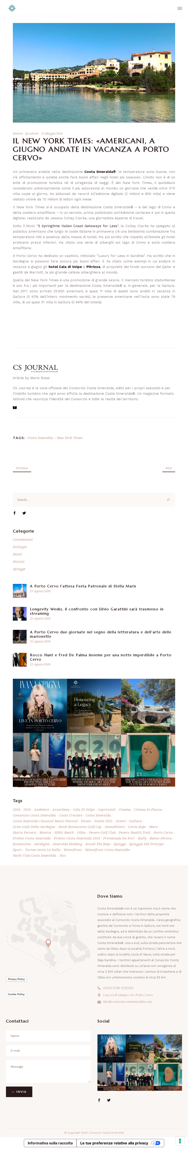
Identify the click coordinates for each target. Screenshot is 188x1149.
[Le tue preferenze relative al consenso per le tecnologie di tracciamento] (180, 1141)
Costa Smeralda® (100, 172)
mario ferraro (24, 832)
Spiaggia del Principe (146, 844)
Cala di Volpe (84, 809)
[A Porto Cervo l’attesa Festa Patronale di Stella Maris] (20, 591)
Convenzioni (23, 539)
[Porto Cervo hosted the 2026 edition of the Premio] (94, 760)
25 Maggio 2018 (52, 133)
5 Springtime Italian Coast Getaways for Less (77, 226)
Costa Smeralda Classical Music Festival (45, 821)
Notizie (18, 133)
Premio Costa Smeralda (32, 838)
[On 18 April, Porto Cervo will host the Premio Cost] (148, 760)
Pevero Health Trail (134, 832)
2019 (27, 809)
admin (34, 133)
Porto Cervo (163, 832)
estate (86, 821)
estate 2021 (103, 821)
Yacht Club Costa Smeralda (34, 855)
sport (17, 849)
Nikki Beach (64, 832)
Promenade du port (119, 838)
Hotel (17, 554)
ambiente (41, 809)
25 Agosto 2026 (40, 618)
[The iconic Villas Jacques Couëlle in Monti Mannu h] (148, 706)
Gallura (135, 821)
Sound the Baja (97, 844)
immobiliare (115, 826)
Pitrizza (93, 267)
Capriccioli (107, 809)
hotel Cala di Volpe (65, 267)
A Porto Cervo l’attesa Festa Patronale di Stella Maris (83, 586)
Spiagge (19, 568)
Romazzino (22, 844)
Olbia (81, 832)
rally (142, 838)
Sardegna (42, 844)
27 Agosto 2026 (40, 591)
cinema (125, 809)
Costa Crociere (70, 815)
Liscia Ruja (137, 826)
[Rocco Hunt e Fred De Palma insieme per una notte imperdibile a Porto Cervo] (20, 660)
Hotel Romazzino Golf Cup (80, 826)
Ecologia (20, 546)
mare (153, 826)
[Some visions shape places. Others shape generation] (94, 706)
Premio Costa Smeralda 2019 (77, 838)
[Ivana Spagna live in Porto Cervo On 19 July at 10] (40, 706)
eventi (121, 821)
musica (45, 832)
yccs (62, 855)
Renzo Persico (161, 838)
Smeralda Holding (67, 844)
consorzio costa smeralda (34, 815)
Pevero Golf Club (102, 832)
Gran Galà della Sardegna (34, 826)
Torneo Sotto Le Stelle (42, 849)
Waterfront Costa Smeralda (107, 849)
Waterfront (73, 849)
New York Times (70, 437)
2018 (16, 809)
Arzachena (61, 809)
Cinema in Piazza (148, 809)
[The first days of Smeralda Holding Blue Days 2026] (40, 760)
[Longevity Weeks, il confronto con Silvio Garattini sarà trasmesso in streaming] (20, 614)
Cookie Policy (16, 994)
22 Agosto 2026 (40, 664)
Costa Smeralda (40, 437)
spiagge (119, 844)
